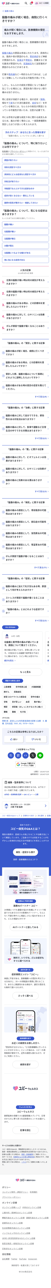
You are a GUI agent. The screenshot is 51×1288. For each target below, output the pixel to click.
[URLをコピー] (11, 755)
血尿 (28, 702)
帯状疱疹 (34, 56)
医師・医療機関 (27, 1154)
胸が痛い (37, 702)
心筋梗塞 (7, 687)
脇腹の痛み (7, 53)
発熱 (43, 99)
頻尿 (6, 707)
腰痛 (6, 712)
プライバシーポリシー (18, 151)
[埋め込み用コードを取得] (25, 755)
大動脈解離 (36, 687)
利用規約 (5, 151)
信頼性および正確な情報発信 (23, 1157)
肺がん (6, 692)
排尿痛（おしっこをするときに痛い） (28, 707)
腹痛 (14, 712)
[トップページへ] (25, 1181)
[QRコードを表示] (18, 755)
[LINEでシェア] (40, 755)
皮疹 (34, 103)
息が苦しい (16, 702)
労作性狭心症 (21, 687)
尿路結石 (27, 63)
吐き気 (23, 712)
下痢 (10, 103)
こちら (23, 1162)
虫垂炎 (20, 60)
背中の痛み (35, 697)
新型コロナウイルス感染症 (15, 697)
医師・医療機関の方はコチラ (25, 859)
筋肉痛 (11, 74)
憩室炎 (29, 60)
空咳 (6, 702)
